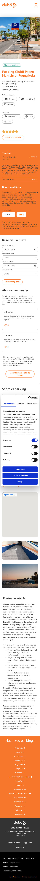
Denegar (20, 482)
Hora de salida (7, 270)
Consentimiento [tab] (8, 403)
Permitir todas (20, 469)
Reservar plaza (12, 281)
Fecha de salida (7, 262)
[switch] (34, 446)
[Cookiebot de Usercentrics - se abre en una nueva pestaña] (28, 397)
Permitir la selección (20, 475)
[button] (36, 5)
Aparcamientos (14, 843)
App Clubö (28, 843)
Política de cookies (10, 866)
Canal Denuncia (15, 877)
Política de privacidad (11, 862)
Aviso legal (30, 858)
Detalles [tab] (21, 403)
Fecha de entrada (8, 245)
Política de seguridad (29, 877)
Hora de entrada (8, 254)
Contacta (20, 847)
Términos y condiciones (12, 871)
